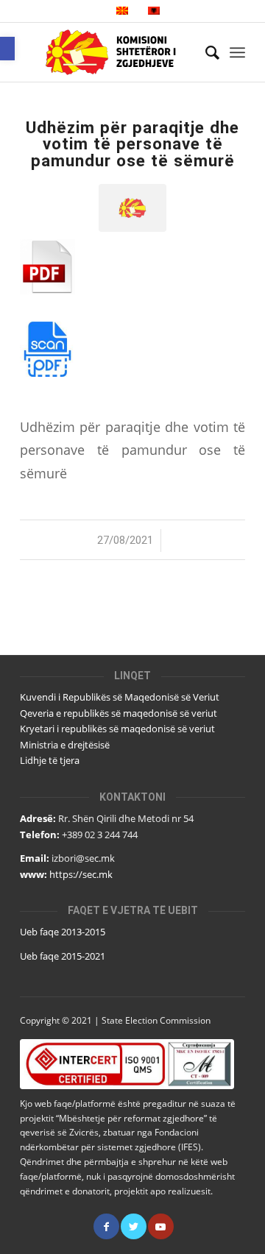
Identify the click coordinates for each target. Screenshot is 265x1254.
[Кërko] (205, 52)
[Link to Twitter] (133, 1226)
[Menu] (237, 52)
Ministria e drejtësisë (65, 744)
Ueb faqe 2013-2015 (62, 931)
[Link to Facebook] (106, 1226)
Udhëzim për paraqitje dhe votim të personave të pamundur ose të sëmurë (132, 144)
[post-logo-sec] (132, 208)
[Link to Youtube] (161, 1226)
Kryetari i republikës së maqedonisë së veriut (117, 728)
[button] (7, 48)
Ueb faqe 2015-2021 (62, 956)
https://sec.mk (81, 874)
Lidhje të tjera (50, 760)
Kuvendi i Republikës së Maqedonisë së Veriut (119, 697)
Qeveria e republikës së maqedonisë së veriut (118, 713)
